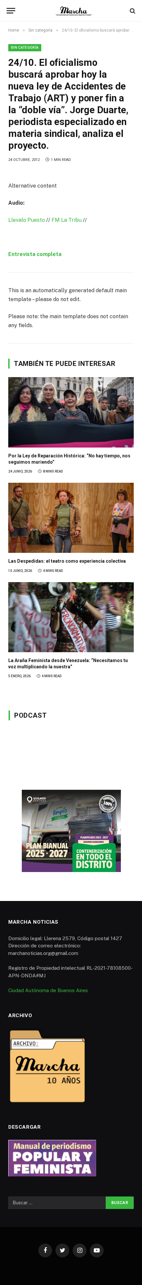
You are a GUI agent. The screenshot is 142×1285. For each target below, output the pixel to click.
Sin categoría (25, 47)
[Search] (131, 10)
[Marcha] (74, 10)
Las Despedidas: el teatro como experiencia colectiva (67, 561)
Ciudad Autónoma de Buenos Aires (48, 990)
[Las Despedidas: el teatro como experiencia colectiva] (71, 518)
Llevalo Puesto (26, 220)
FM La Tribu (67, 220)
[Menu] (11, 10)
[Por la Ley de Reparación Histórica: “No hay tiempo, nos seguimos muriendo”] (71, 412)
